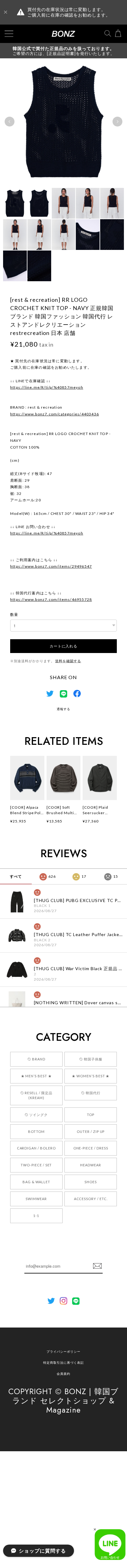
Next (117, 121)
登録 (97, 1266)
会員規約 (63, 1373)
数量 (14, 614)
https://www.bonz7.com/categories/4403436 (54, 414)
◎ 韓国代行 (90, 1093)
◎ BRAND (36, 1059)
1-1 (36, 1216)
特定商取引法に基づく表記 (63, 1362)
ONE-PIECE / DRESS (90, 1148)
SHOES (90, 1182)
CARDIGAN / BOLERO (36, 1148)
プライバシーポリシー (63, 1351)
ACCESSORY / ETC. (91, 1199)
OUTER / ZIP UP (90, 1131)
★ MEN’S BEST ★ (36, 1076)
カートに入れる (63, 645)
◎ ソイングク (36, 1115)
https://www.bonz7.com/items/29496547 (51, 566)
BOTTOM (36, 1131)
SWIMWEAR (36, 1199)
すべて (16, 876)
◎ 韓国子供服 (90, 1059)
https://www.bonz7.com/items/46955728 (51, 599)
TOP (90, 1115)
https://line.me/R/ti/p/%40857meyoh (46, 387)
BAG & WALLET (36, 1182)
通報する (63, 709)
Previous (9, 121)
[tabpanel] (63, 121)
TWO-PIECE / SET (36, 1165)
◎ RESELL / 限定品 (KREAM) (36, 1095)
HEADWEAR (90, 1165)
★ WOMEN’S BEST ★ (90, 1076)
